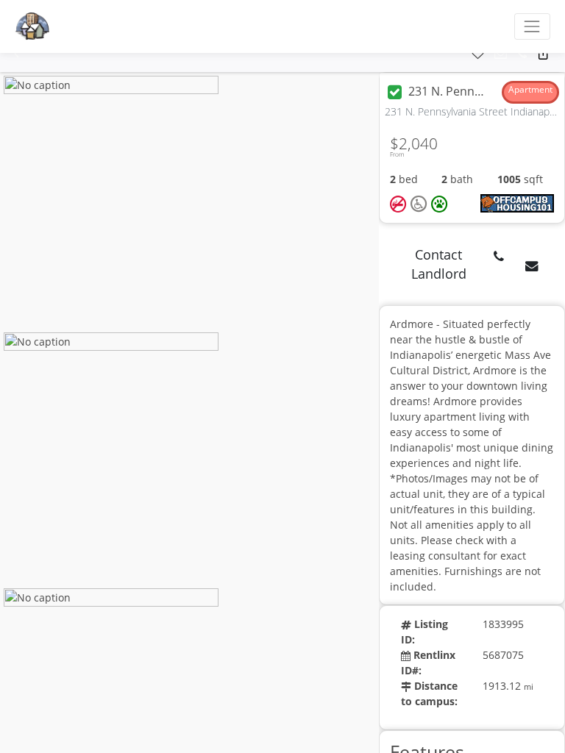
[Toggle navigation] (532, 26)
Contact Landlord (438, 264)
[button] (16, 54)
